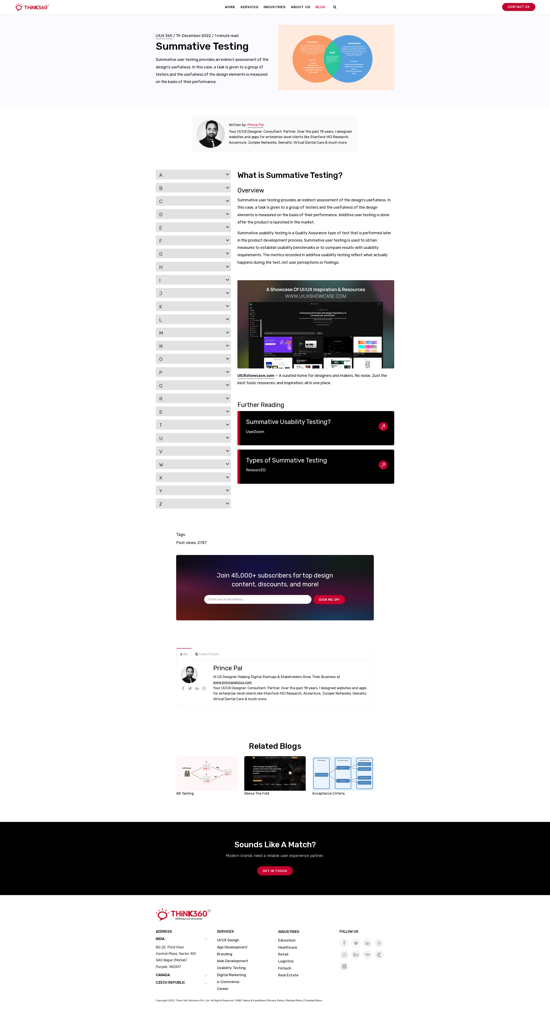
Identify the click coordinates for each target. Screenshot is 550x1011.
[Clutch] (379, 955)
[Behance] (356, 955)
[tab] (184, 654)
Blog (320, 7)
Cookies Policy (313, 1000)
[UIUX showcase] (315, 324)
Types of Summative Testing (286, 460)
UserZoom (255, 431)
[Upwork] (367, 955)
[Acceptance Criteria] (343, 773)
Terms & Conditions (254, 1000)
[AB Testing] (207, 773)
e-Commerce (228, 982)
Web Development (232, 961)
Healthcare (287, 947)
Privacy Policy (275, 1000)
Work (230, 7)
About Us (300, 7)
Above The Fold (256, 793)
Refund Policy (294, 1000)
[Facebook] (344, 943)
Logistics (286, 961)
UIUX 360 (164, 35)
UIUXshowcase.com (255, 375)
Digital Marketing (231, 975)
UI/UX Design (228, 940)
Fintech (284, 968)
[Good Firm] (344, 966)
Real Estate (288, 975)
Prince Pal (256, 125)
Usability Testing (231, 968)
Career (222, 988)
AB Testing (185, 793)
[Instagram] (344, 955)
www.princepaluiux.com (232, 682)
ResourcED (256, 470)
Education (287, 940)
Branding (224, 954)
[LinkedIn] (367, 943)
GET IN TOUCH (275, 871)
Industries (275, 7)
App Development (232, 947)
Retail (283, 954)
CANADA (163, 975)
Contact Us (519, 7)
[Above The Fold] (275, 773)
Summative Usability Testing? (288, 421)
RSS (238, 1000)
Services (249, 7)
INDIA (160, 939)
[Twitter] (356, 943)
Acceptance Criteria (328, 793)
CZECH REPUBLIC (170, 982)
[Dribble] (379, 943)
